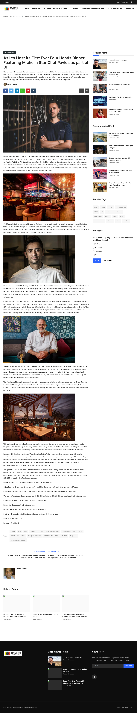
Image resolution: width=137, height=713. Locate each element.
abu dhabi (98, 216)
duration (126, 221)
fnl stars (64, 536)
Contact (6, 2)
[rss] (94, 676)
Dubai (103, 207)
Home (27, 9)
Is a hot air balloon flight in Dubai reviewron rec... (120, 171)
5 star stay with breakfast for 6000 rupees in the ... (121, 73)
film (118, 221)
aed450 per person (18, 536)
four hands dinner (52, 531)
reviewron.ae (99, 221)
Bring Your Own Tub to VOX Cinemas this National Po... (73, 682)
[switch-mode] (132, 2)
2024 (80, 531)
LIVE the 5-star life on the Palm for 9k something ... (121, 134)
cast (121, 216)
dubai (13, 531)
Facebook (99, 247)
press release (121, 207)
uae (19, 531)
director (110, 221)
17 (102, 212)
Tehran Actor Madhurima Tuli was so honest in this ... (121, 111)
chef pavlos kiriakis (34, 536)
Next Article (52, 552)
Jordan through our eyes (118, 60)
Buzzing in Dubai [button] (60, 9)
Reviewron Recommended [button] (93, 9)
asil (25, 531)
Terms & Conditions (124, 707)
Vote (97, 261)
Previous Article (39, 552)
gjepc (107, 216)
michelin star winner (51, 536)
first (42, 531)
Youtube (98, 251)
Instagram (99, 244)
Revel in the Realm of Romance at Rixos (45, 615)
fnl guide (73, 536)
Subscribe (128, 666)
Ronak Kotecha (114, 62)
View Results (107, 261)
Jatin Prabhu (22, 569)
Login (118, 2)
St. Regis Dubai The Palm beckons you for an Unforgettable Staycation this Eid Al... (65, 556)
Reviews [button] (74, 9)
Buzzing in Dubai (15, 17)
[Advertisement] (68, 35)
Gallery (47, 9)
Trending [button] (36, 9)
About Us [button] (130, 9)
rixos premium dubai (18, 540)
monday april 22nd (68, 531)
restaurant (33, 531)
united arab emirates (113, 212)
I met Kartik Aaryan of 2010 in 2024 (119, 86)
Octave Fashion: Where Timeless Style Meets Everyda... (120, 184)
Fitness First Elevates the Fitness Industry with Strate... (15, 615)
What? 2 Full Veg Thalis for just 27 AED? (75, 670)
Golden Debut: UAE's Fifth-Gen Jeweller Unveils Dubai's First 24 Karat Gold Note (26, 556)
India (115, 216)
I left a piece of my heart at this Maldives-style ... (119, 159)
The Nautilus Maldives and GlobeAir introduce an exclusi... (75, 615)
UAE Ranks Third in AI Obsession (121, 97)
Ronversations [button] (115, 9)
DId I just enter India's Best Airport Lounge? (121, 147)
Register (125, 2)
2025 (96, 212)
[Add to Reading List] (87, 91)
